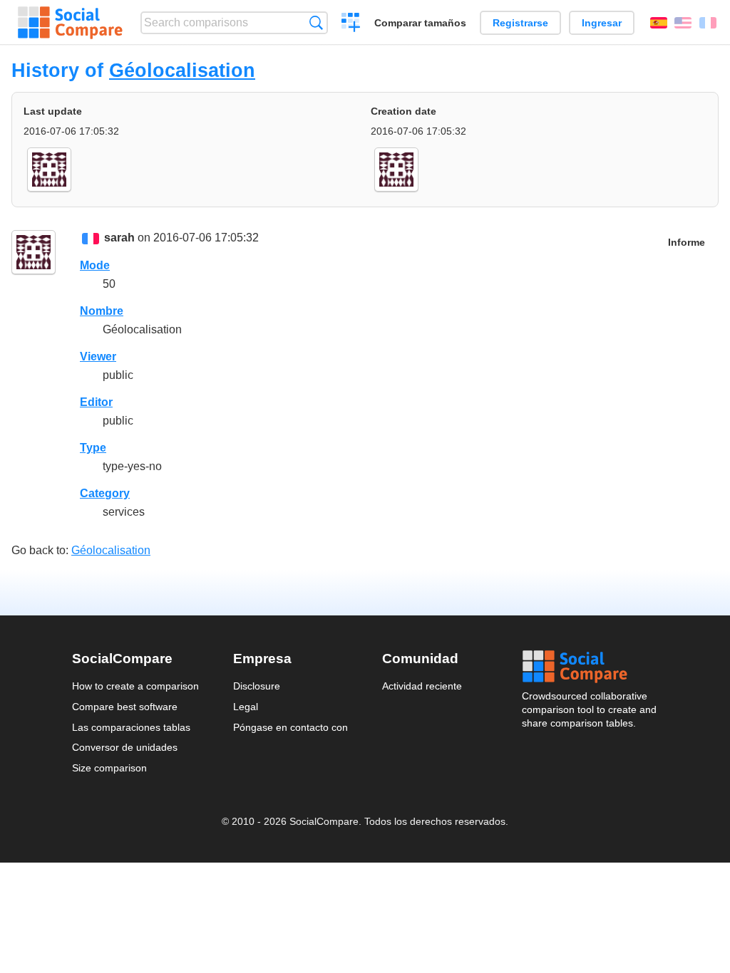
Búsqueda (316, 22)
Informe (686, 242)
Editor (96, 402)
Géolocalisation (182, 70)
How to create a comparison (135, 686)
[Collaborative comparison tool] (70, 23)
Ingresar (602, 22)
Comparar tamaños (420, 22)
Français (707, 22)
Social (590, 667)
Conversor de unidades (125, 747)
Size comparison (109, 768)
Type (93, 448)
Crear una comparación (351, 24)
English (683, 22)
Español (658, 22)
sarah (119, 237)
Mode (95, 265)
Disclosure (256, 686)
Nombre (101, 311)
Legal (245, 706)
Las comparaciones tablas (131, 727)
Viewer (98, 356)
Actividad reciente (422, 686)
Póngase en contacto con (290, 727)
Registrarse (520, 22)
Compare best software (125, 706)
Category (105, 493)
